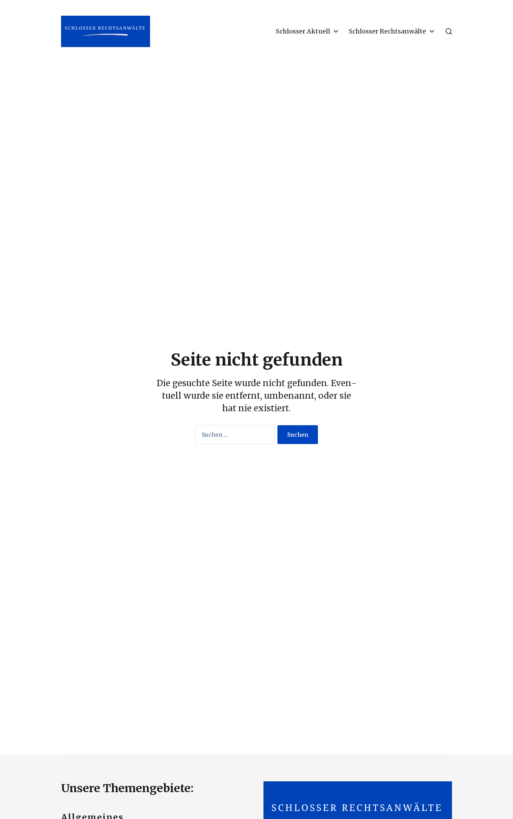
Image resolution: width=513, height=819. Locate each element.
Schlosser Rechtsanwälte (387, 31)
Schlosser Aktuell (303, 31)
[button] (449, 31)
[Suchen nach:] (233, 436)
